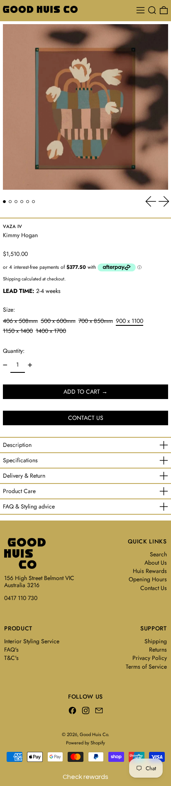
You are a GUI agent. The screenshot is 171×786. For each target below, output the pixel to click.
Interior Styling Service (31, 641)
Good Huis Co (94, 734)
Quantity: (13, 351)
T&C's (11, 658)
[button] (152, 10)
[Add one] (30, 365)
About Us (155, 562)
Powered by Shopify (85, 742)
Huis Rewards (150, 571)
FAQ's (11, 649)
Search (158, 554)
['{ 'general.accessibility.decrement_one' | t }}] (5, 365)
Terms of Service (146, 666)
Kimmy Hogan (20, 235)
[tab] (4, 201)
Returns (158, 649)
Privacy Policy (149, 658)
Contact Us (153, 588)
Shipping (11, 278)
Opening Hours (148, 579)
